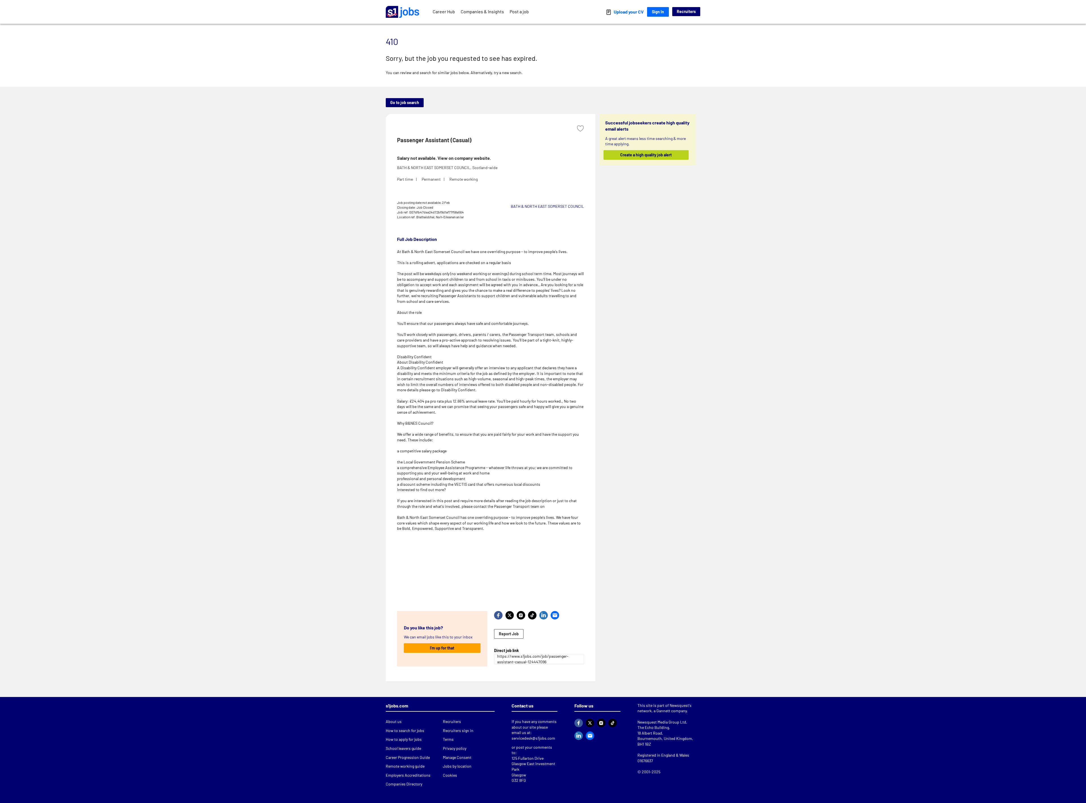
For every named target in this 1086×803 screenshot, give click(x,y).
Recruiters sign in (458, 730)
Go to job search (404, 102)
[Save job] (580, 128)
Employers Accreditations (408, 775)
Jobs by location (457, 766)
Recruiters (686, 11)
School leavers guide (403, 748)
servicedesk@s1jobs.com (533, 738)
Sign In (658, 11)
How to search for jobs (405, 730)
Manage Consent (457, 757)
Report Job (509, 633)
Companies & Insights (482, 11)
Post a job (519, 11)
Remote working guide (405, 766)
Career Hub (444, 11)
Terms (448, 739)
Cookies (450, 775)
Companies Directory (404, 784)
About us (394, 721)
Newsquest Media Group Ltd (661, 722)
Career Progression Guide (408, 757)
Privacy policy (454, 748)
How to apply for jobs (404, 739)
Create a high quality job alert (646, 154)
